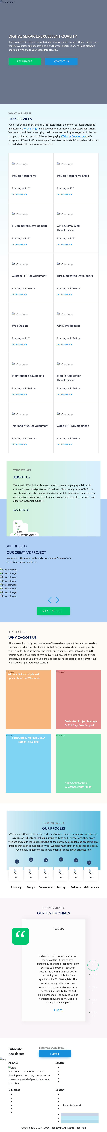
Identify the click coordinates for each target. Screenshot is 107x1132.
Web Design (31, 128)
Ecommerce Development (74, 1067)
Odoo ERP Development (73, 1081)
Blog (16, 1098)
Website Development (74, 136)
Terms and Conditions (25, 1108)
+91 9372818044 (71, 1101)
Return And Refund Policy (27, 1112)
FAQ (16, 1094)
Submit (54, 1053)
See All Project (52, 611)
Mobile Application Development (77, 1078)
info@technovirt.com (73, 1094)
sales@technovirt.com (74, 1098)
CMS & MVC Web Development (77, 1071)
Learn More (24, 61)
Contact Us (61, 61)
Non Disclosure (21, 1105)
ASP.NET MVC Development (75, 1074)
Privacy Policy (21, 1101)
